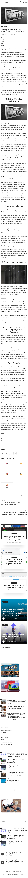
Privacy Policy (6, 874)
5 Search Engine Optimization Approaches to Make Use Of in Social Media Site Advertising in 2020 (15, 861)
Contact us (22, 874)
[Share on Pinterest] (10, 453)
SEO (2, 735)
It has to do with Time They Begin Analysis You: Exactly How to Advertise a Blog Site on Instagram (17, 754)
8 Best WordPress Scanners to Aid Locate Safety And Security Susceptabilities (14, 538)
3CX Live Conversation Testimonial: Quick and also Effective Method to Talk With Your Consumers (16, 780)
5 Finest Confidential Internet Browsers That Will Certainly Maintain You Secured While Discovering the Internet (12, 612)
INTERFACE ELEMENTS (6, 730)
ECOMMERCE (4, 727)
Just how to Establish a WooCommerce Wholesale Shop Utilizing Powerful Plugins (16, 702)
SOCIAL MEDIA (4, 737)
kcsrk (10, 542)
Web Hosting (4, 739)
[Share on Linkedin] (15, 453)
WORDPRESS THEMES (6, 744)
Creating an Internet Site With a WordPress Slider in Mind (11, 503)
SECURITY (4, 26)
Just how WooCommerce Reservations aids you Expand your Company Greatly (14, 513)
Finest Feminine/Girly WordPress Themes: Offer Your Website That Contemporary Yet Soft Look (15, 774)
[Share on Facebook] (2, 453)
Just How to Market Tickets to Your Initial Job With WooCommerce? (15, 853)
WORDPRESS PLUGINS (6, 742)
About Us (15, 874)
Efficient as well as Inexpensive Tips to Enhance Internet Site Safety (13, 636)
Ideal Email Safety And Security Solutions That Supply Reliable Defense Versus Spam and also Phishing (14, 562)
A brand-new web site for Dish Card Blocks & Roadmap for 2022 (16, 707)
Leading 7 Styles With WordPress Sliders (15, 766)
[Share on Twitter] (6, 453)
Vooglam (3, 659)
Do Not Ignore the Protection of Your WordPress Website (14, 586)
